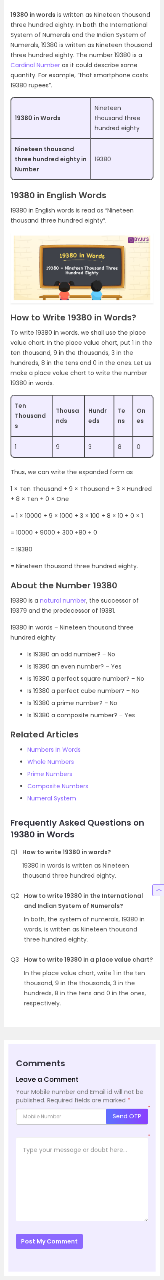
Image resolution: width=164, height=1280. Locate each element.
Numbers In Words (54, 749)
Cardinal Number (35, 65)
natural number (63, 600)
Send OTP (127, 1116)
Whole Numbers (50, 762)
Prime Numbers (49, 774)
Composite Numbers (57, 786)
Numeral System (51, 798)
